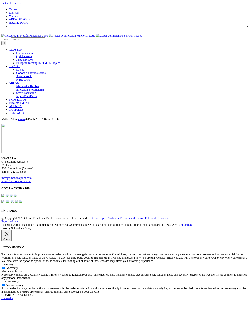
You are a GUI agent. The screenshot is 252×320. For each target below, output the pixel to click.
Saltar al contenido (12, 3)
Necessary (12, 268)
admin (21, 119)
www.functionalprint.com (16, 181)
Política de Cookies (156, 218)
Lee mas (187, 224)
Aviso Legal (98, 218)
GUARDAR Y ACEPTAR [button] (17, 295)
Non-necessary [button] (10, 281)
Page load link (9, 221)
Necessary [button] (7, 264)
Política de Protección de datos (125, 218)
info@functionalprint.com (16, 178)
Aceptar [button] (176, 224)
